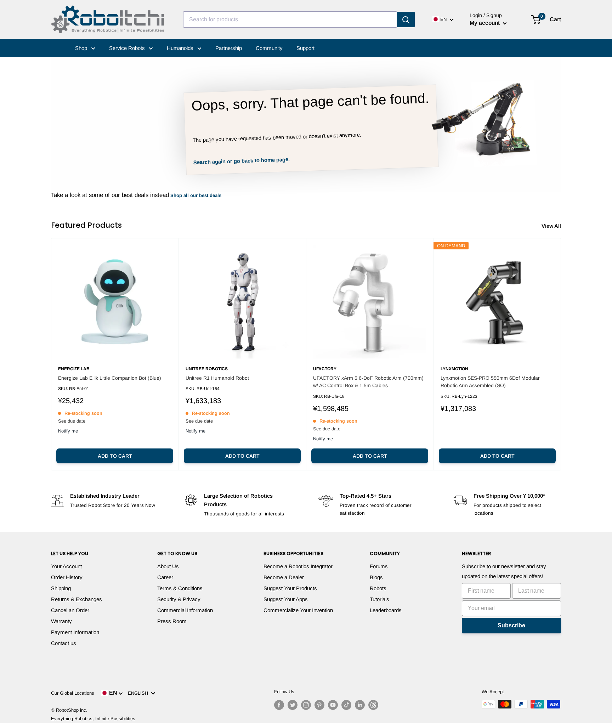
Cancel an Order (70, 610)
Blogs (376, 577)
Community (269, 48)
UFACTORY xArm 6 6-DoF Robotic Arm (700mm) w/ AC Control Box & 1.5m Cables (368, 382)
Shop (82, 48)
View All (552, 226)
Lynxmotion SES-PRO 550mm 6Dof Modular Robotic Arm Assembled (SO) (490, 382)
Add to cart (115, 456)
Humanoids (181, 48)
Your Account (66, 566)
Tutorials (379, 599)
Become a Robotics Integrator (298, 566)
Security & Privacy (178, 599)
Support (305, 48)
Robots (378, 588)
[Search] (406, 19)
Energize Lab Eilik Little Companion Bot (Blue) (109, 378)
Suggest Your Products (290, 588)
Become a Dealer (284, 577)
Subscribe (511, 625)
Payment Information (75, 632)
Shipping (61, 588)
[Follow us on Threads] (373, 705)
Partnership (228, 48)
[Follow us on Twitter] (293, 705)
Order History (67, 577)
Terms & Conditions (180, 588)
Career (165, 577)
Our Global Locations (72, 693)
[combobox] (290, 19)
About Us (168, 566)
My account (485, 23)
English (139, 693)
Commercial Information (185, 610)
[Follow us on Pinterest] (319, 705)
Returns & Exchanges (76, 599)
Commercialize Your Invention (298, 610)
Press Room (172, 621)
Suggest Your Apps (286, 599)
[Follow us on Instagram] (306, 705)
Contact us (63, 643)
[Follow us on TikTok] (346, 705)
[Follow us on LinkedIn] (360, 705)
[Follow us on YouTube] (333, 705)
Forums (379, 566)
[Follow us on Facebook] (279, 705)
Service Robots (127, 48)
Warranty (61, 621)
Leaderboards (386, 610)
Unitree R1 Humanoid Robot (217, 378)
